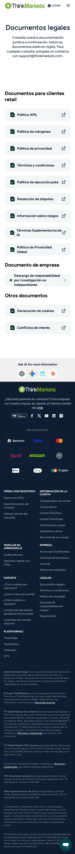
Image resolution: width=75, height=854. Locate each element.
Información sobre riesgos (37, 216)
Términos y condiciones (35, 165)
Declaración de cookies (35, 311)
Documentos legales (52, 584)
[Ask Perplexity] (43, 374)
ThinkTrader (11, 638)
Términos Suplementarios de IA (39, 232)
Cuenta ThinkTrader (51, 519)
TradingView (11, 644)
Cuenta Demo (48, 507)
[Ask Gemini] (32, 374)
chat (40, 407)
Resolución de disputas (35, 199)
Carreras (45, 564)
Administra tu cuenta (52, 525)
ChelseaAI (10, 650)
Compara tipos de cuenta (55, 501)
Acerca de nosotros (45, 702)
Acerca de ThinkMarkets (54, 551)
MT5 (6, 656)
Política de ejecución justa (37, 182)
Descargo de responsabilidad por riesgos (51, 606)
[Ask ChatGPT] (22, 374)
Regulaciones (48, 616)
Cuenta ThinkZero (51, 513)
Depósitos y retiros (51, 531)
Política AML (27, 115)
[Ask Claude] (53, 374)
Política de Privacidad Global (34, 249)
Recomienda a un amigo (54, 537)
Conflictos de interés (33, 328)
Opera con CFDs (14, 497)
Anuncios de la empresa (54, 557)
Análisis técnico (13, 554)
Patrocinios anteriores (53, 570)
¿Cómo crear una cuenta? (19, 594)
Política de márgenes (33, 131)
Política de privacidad (34, 148)
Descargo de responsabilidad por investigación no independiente (37, 280)
